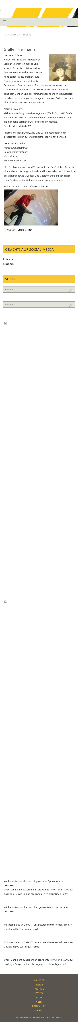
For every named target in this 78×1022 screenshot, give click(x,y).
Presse (39, 1001)
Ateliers (39, 984)
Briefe (21, 229)
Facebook (8, 263)
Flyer (39, 997)
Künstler (39, 980)
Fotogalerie (39, 1006)
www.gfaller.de (40, 186)
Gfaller (28, 229)
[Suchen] (70, 291)
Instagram (8, 259)
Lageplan (39, 989)
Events (39, 993)
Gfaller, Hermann (19, 49)
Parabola (40, 1017)
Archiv (39, 1010)
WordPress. (55, 1017)
